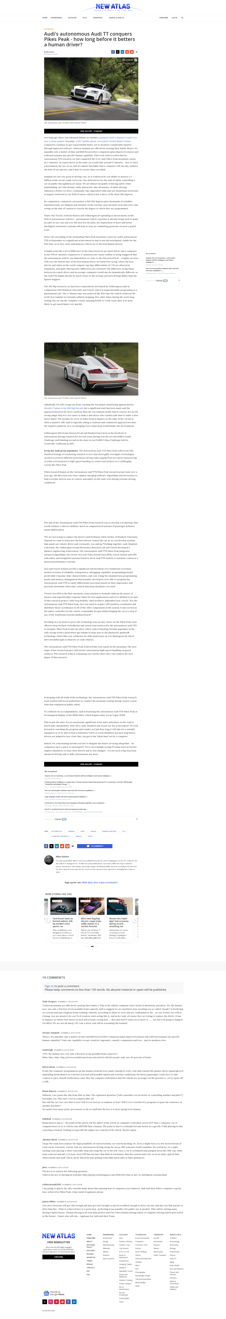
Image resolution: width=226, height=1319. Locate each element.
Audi (83, 831)
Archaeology (174, 1241)
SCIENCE (173, 1238)
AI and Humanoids (142, 1238)
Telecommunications (143, 1279)
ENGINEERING (56, 18)
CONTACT (91, 1268)
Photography (140, 1272)
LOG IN (174, 18)
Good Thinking (140, 1252)
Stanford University (61, 836)
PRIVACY (90, 1264)
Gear (121, 1238)
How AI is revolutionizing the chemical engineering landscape (65, 809)
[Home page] (113, 7)
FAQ (88, 1274)
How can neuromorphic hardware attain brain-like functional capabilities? (69, 790)
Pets (137, 1269)
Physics (173, 1255)
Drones (138, 1248)
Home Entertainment (143, 1258)
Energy (105, 1241)
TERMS (89, 1261)
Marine (156, 1248)
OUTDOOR (72, 18)
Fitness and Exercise (174, 1273)
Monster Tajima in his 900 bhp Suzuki (63, 408)
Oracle (79, 836)
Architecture (107, 1238)
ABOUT (89, 1241)
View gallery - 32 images (91, 131)
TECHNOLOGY (140, 1234)
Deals (137, 1286)
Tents (121, 1302)
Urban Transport (160, 1255)
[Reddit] (127, 52)
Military (105, 1252)
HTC (124, 831)
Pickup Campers (125, 1283)
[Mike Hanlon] (49, 860)
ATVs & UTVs (124, 1252)
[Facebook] (113, 52)
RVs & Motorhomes (124, 1288)
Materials (106, 1248)
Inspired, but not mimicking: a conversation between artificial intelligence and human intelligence (77, 776)
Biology (173, 1248)
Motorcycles (158, 1252)
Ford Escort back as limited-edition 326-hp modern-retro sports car (62, 922)
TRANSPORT (98, 18)
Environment (175, 1252)
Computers (139, 1241)
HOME (44, 18)
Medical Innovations (174, 1282)
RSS (88, 1271)
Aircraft (156, 1238)
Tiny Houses (124, 1248)
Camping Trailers (125, 1264)
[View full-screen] (135, 60)
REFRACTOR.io (175, 1234)
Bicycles (157, 1245)
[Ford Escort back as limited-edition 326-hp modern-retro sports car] (63, 906)
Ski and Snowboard (123, 1294)
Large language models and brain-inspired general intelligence (65, 797)
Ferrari (71, 831)
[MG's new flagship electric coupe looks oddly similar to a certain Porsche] (91, 906)
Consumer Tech (141, 1245)
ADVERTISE (91, 1257)
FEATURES (91, 1250)
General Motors (109, 831)
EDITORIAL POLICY (91, 1246)
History (138, 1255)
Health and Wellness (174, 1288)
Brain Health (174, 1265)
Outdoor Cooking (125, 1280)
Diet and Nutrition (177, 1269)
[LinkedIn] (122, 52)
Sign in (49, 986)
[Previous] (47, 920)
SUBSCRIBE (163, 18)
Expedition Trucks (126, 1271)
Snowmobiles (124, 1298)
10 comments (97, 846)
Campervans (124, 1261)
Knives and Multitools (123, 1275)
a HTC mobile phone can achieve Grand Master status (103, 141)
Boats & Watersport (123, 1256)
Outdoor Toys (124, 1245)
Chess (90, 836)
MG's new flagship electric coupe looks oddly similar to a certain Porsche (91, 922)
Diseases (173, 1278)
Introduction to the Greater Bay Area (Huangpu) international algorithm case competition (74, 803)
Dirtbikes (122, 1268)
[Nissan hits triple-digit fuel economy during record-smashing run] (119, 906)
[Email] (136, 52)
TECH (84, 18)
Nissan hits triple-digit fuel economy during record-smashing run (118, 922)
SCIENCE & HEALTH (116, 18)
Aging (172, 1262)
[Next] (134, 920)
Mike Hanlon (62, 856)
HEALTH (173, 1258)
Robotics (106, 1255)
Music (137, 1265)
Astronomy (174, 1245)
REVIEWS (90, 1254)
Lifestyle (138, 1262)
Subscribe (58, 1257)
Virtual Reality (140, 1282)
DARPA (93, 831)
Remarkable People (142, 1276)
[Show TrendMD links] (137, 819)
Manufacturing (108, 1245)
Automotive (48, 29)
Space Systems (108, 1258)
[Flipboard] (132, 52)
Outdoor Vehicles (125, 1241)
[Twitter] (117, 52)
